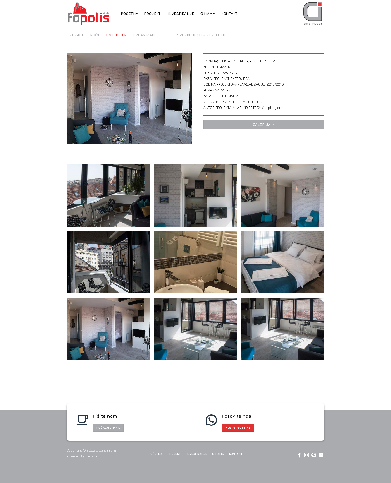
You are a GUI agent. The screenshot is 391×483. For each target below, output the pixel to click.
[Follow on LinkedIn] (321, 455)
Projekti (153, 14)
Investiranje (181, 14)
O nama (207, 14)
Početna (129, 14)
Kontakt (229, 14)
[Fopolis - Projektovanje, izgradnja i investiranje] (90, 13)
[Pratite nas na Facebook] (299, 455)
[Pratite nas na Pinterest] (313, 455)
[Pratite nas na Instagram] (306, 455)
